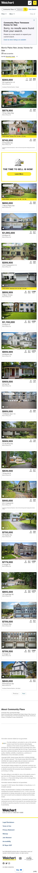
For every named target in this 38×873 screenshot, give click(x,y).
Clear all (32, 14)
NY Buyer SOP (7, 845)
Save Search (32, 9)
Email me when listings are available (15, 40)
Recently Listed (10, 56)
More (11, 14)
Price (3, 14)
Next (23, 693)
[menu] (35, 3)
